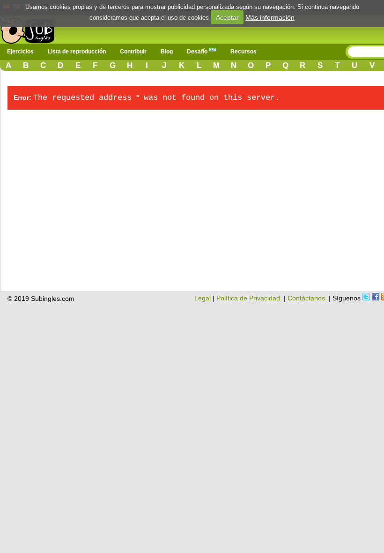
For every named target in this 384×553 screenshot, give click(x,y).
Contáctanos (306, 298)
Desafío (198, 51)
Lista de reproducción (77, 51)
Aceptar (227, 17)
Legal (202, 298)
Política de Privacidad (248, 298)
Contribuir (133, 51)
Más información (270, 17)
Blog (167, 51)
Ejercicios (20, 51)
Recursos (243, 51)
